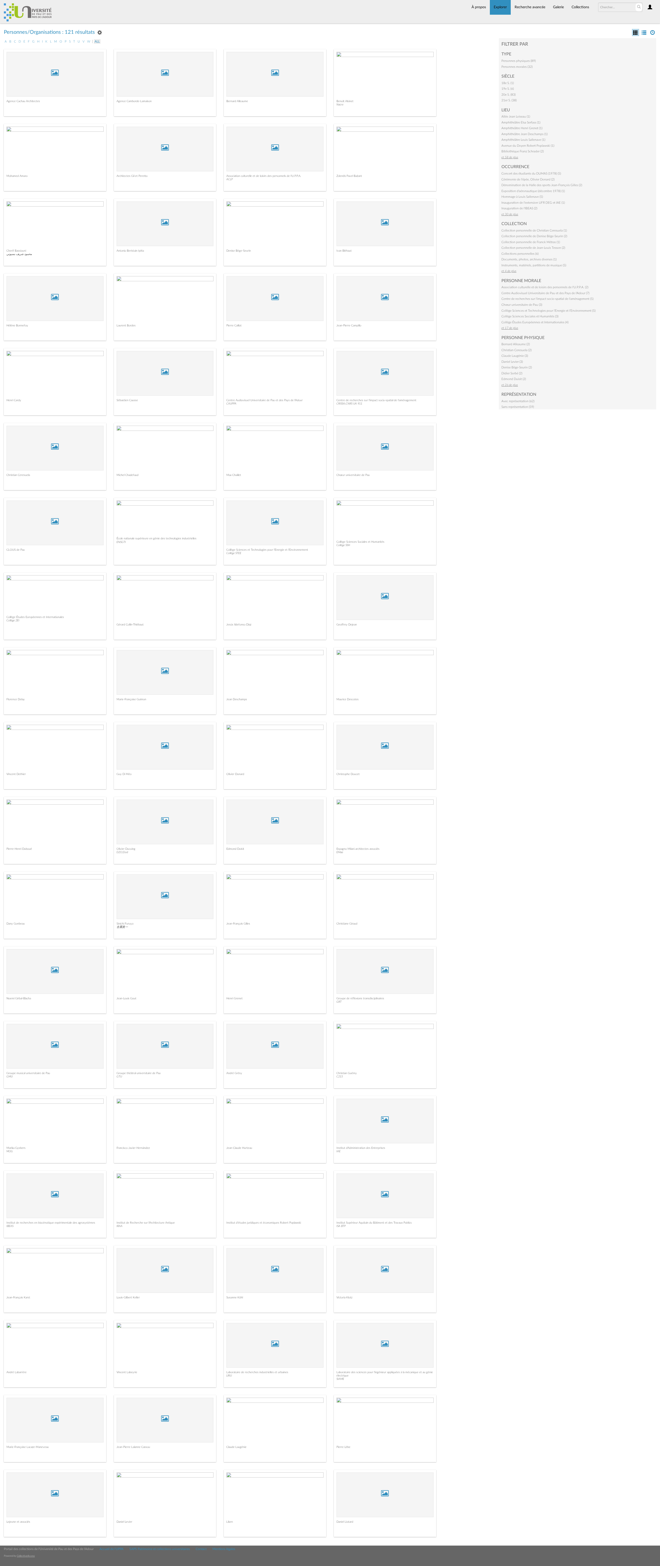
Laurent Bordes (126, 325)
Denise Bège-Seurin (238, 250)
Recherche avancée (530, 7)
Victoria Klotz (344, 1297)
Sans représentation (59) (517, 406)
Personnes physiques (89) (518, 60)
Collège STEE (233, 553)
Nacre (339, 104)
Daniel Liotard (344, 1521)
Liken (229, 1521)
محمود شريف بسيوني (19, 254)
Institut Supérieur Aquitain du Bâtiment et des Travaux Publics (374, 1222)
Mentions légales (223, 1549)
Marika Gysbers (16, 1148)
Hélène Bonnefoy (17, 325)
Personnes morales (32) (517, 66)
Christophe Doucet (348, 774)
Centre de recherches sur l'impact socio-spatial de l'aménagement (376, 400)
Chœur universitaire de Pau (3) (521, 304)
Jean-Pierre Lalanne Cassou (133, 1447)
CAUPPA (231, 403)
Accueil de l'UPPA (111, 1549)
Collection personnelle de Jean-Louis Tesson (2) (533, 247)
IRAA (119, 1226)
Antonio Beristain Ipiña (130, 250)
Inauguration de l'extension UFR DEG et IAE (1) (533, 202)
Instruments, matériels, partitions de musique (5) (533, 265)
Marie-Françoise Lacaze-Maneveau (27, 1447)
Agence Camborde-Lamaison (134, 101)
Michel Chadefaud (127, 475)
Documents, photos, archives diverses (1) (529, 259)
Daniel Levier (124, 1521)
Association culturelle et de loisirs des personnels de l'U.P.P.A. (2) (544, 287)
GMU (9, 1076)
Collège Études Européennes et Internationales (35, 617)
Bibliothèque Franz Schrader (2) (522, 151)
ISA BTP (341, 1226)
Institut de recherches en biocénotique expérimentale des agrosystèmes (50, 1222)
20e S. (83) (508, 94)
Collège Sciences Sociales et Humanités (360, 541)
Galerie (558, 7)
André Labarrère (16, 1372)
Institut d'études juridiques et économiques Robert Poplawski (263, 1222)
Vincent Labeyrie (127, 1372)
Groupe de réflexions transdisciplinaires (360, 998)
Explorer (500, 7)
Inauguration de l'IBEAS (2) (519, 208)
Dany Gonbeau (15, 923)
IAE (338, 1151)
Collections (580, 7)
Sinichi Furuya (125, 923)
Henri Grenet (234, 998)
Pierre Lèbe (343, 1447)
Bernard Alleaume (237, 101)
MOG (9, 1151)
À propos (479, 7)
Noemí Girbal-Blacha (18, 998)
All (97, 41)
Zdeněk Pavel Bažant (349, 176)
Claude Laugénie (236, 1447)
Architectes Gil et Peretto (132, 176)
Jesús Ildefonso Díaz (238, 624)
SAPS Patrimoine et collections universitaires (159, 1549)
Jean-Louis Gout (126, 998)
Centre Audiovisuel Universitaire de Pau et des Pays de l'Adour (264, 400)
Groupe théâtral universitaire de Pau (139, 1073)
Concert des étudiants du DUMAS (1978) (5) (531, 173)
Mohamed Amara (16, 176)
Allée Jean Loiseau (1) (515, 116)
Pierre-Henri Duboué (19, 848)
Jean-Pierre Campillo (348, 325)
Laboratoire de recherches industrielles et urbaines (257, 1372)
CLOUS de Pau (15, 549)
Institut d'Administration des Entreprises (360, 1148)
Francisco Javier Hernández (133, 1148)
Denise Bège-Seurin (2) (516, 367)
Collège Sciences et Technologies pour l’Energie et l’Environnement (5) (548, 310)
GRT (339, 1001)
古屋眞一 (122, 927)
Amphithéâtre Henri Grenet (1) (521, 128)
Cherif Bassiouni (16, 250)
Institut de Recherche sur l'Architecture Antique (146, 1222)
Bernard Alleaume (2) (515, 344)
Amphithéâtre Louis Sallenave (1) (523, 139)
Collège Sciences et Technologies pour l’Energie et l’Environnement (267, 549)
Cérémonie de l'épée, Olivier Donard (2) (528, 179)
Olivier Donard (235, 774)
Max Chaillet (233, 475)
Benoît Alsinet (344, 101)
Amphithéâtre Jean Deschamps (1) (524, 134)
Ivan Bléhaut (344, 250)
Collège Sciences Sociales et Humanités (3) (529, 316)
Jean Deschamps (236, 699)
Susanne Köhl (234, 1297)
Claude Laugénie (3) (514, 355)
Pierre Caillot (234, 325)
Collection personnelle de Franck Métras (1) (530, 242)
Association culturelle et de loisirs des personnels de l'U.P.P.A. (263, 176)
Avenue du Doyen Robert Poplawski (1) (527, 145)
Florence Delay (15, 699)
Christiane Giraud (346, 923)
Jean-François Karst (18, 1297)
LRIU (229, 1375)
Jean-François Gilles (238, 923)
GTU (119, 1076)
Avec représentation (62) (517, 401)
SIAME (340, 1379)
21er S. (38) (509, 100)
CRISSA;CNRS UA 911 (349, 403)
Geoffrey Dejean (346, 624)
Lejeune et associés (18, 1521)
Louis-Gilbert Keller (128, 1297)
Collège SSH (343, 545)
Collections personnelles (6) (520, 253)
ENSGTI (121, 542)
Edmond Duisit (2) (513, 379)
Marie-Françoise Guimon (131, 699)
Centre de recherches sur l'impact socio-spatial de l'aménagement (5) (547, 298)
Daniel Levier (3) (512, 361)
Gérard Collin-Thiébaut (130, 624)
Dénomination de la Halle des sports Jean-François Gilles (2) (541, 185)
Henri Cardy (13, 400)
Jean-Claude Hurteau (239, 1148)
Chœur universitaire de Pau (353, 475)
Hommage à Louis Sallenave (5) (522, 196)
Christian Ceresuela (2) (516, 350)
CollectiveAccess (26, 1556)
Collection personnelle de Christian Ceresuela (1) (534, 230)
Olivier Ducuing (126, 848)
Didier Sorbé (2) (511, 373)
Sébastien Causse (127, 400)
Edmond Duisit (235, 848)
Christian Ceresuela (18, 475)
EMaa (339, 852)
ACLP (229, 179)
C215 (339, 1076)
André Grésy (234, 1073)
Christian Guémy (346, 1073)
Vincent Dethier (16, 774)
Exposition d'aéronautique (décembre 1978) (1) (533, 191)
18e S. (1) (507, 83)
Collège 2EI (12, 620)
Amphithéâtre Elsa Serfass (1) (520, 122)
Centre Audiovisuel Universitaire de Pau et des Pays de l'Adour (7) (545, 293)
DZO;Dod (122, 852)
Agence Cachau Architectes (23, 101)
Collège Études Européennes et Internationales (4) (534, 322)
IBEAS (9, 1226)
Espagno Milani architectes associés (358, 848)
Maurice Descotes (347, 699)
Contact (201, 1549)
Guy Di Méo (124, 774)
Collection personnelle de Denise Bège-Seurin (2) (534, 236)
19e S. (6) (507, 88)
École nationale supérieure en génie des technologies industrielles (156, 538)
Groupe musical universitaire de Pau (28, 1073)
